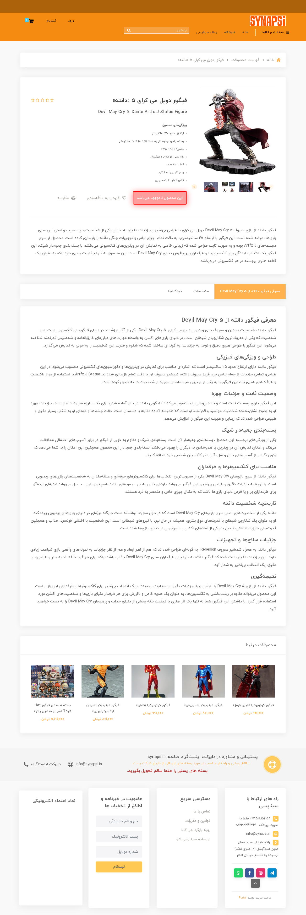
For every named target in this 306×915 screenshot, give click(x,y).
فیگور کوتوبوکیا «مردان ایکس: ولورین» (103, 708)
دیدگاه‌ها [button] (175, 291)
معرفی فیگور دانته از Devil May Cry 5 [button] (250, 291)
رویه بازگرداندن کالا (195, 830)
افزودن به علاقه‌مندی (104, 198)
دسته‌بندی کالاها (273, 32)
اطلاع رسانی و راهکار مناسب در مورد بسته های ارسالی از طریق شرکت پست (191, 763)
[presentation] (271, 186)
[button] (51, 100)
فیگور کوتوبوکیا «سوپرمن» (203, 705)
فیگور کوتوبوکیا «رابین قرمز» (253, 705)
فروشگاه (229, 32)
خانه (245, 32)
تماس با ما (201, 811)
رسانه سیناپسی (206, 32)
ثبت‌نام (51, 21)
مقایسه (63, 198)
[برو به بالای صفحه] (255, 883)
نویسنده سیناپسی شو (193, 839)
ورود (71, 21)
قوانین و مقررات (197, 820)
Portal (242, 898)
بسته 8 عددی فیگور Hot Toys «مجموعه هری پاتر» (52, 708)
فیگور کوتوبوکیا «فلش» (153, 705)
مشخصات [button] (201, 291)
